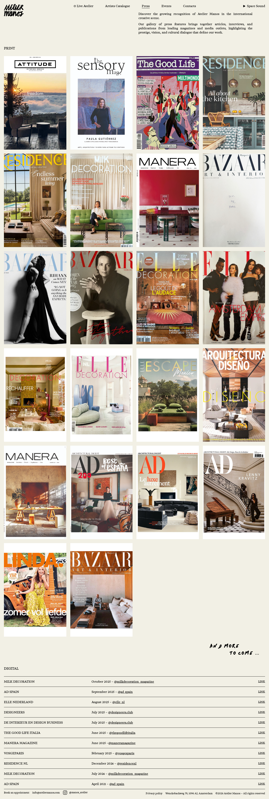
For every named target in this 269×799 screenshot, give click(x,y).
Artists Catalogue (117, 6)
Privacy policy (154, 793)
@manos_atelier (78, 792)
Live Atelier (85, 6)
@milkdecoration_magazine (134, 682)
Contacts (189, 6)
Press (146, 6)
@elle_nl (118, 702)
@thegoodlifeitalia (122, 733)
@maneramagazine (121, 743)
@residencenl (126, 763)
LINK (261, 681)
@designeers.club (120, 712)
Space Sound (256, 6)
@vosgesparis (124, 753)
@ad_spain (125, 692)
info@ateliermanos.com (46, 792)
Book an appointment (16, 792)
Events (166, 6)
